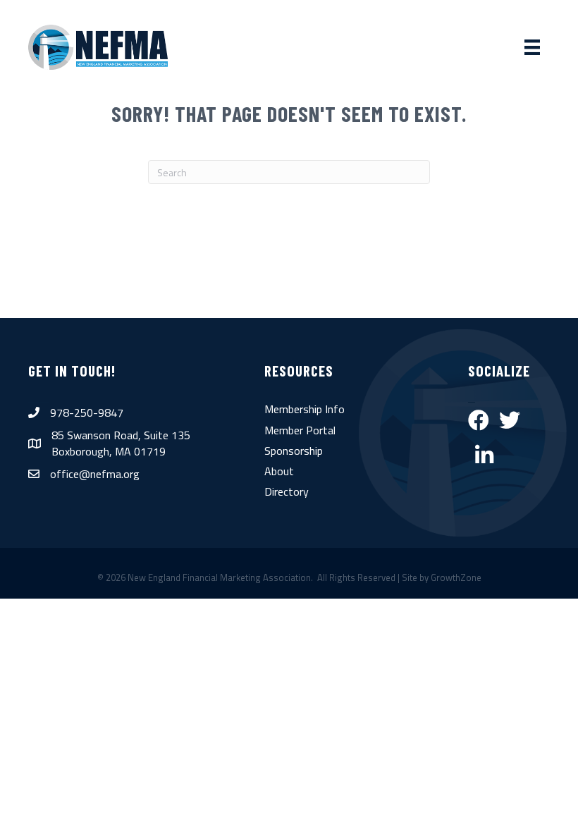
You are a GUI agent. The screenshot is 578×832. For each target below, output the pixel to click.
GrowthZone (456, 577)
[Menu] (532, 47)
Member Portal (300, 430)
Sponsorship (293, 450)
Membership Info (304, 408)
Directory (286, 491)
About (279, 471)
